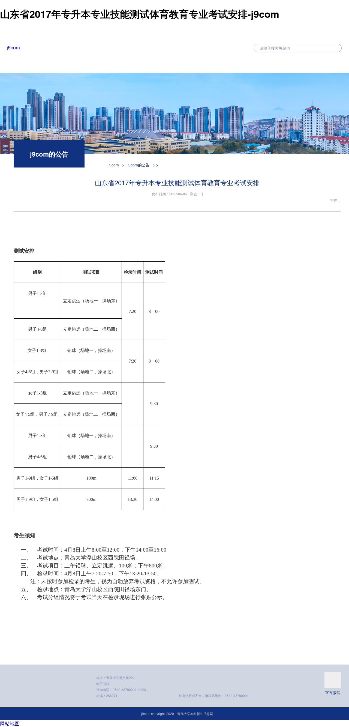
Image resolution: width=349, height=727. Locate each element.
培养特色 (217, 63)
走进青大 (274, 63)
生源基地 (245, 63)
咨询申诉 (333, 63)
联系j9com (303, 63)
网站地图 (10, 723)
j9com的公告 (138, 164)
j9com (13, 47)
